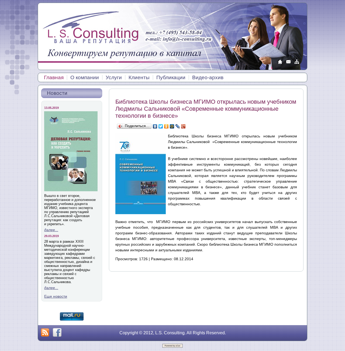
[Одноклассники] (166, 126)
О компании (84, 77)
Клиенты (139, 77)
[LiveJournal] (178, 126)
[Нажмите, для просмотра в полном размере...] (140, 213)
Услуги (114, 77)
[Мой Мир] (172, 126)
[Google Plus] (183, 126)
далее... (51, 230)
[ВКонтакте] (155, 126)
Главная (54, 77)
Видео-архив (207, 77)
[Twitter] (161, 126)
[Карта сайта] (296, 63)
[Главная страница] (280, 63)
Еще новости (55, 296)
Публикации (170, 77)
